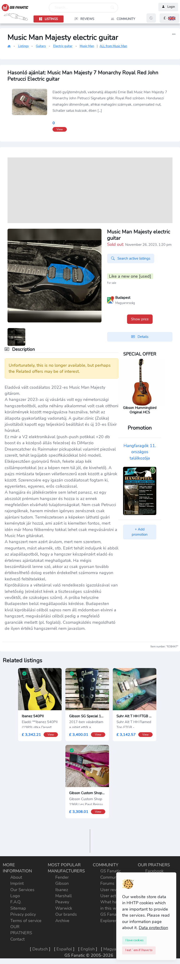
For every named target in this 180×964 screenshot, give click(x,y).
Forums (107, 883)
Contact (17, 939)
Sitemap (18, 908)
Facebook (154, 871)
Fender (62, 877)
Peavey (62, 902)
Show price (140, 319)
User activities (113, 896)
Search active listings (133, 258)
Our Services (22, 890)
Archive (62, 920)
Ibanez (61, 890)
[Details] (174, 34)
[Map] (110, 299)
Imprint (17, 883)
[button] (169, 18)
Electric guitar (62, 46)
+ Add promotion (140, 532)
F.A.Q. (15, 902)
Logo (15, 896)
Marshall (63, 896)
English (88, 949)
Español (64, 949)
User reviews (112, 890)
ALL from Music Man (113, 46)
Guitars (41, 46)
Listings (23, 46)
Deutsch (40, 949)
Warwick (63, 908)
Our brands (66, 914)
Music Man (87, 46)
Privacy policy (23, 914)
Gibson (62, 883)
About (16, 877)
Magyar (110, 949)
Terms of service (25, 920)
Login (171, 7)
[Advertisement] (90, 190)
